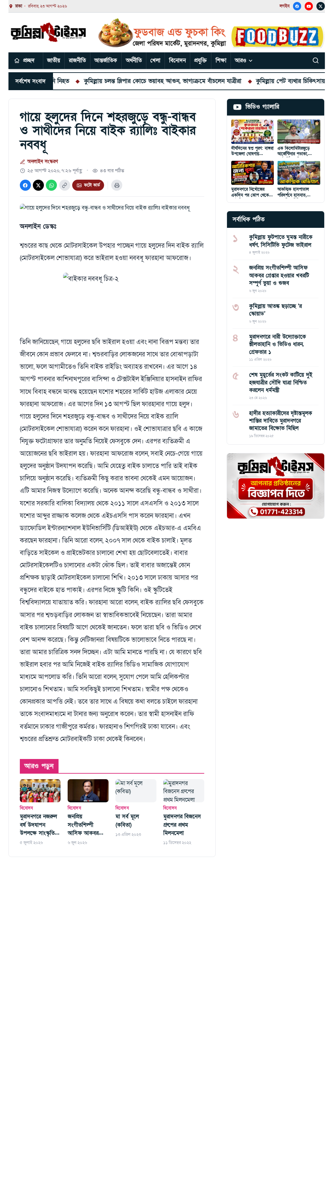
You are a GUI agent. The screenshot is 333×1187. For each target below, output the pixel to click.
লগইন (284, 6)
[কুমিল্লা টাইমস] (48, 32)
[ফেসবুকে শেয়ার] (25, 185)
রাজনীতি (77, 60)
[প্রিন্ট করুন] (116, 185)
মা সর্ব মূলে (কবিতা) (127, 821)
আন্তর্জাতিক (105, 60)
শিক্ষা (221, 60)
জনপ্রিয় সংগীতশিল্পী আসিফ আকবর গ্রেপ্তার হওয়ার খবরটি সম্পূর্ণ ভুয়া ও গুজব (86, 825)
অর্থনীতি (134, 60)
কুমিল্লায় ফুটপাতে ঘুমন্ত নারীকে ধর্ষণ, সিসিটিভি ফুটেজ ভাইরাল (281, 240)
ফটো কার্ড (92, 185)
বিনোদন (177, 60)
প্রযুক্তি (200, 60)
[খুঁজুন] (316, 60)
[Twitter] (320, 6)
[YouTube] (309, 6)
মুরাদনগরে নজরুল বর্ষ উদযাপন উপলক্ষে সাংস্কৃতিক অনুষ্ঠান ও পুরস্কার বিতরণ (39, 825)
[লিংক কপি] (64, 185)
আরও (240, 60)
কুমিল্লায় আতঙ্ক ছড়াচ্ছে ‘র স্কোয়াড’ (275, 309)
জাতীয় (53, 60)
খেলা (155, 60)
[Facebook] (297, 6)
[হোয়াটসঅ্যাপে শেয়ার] (51, 185)
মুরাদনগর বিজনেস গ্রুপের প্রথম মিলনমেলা (182, 825)
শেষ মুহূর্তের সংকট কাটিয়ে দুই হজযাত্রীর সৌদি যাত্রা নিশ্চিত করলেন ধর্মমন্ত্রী (281, 382)
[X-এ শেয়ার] (38, 185)
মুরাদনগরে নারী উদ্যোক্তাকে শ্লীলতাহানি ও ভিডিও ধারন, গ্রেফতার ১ (277, 344)
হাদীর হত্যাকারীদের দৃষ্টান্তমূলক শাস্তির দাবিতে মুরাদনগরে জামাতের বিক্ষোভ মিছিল (280, 420)
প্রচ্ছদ (28, 60)
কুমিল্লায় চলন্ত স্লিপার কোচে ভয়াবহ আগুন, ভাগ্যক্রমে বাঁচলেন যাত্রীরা (138, 81)
